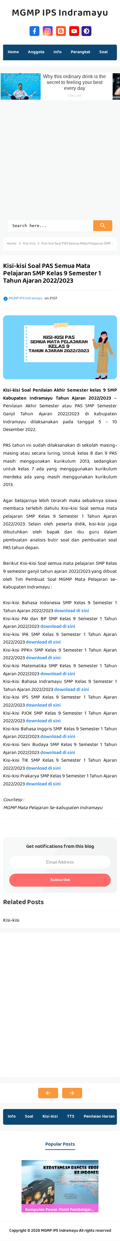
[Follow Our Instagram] (48, 30)
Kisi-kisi (50, 1116)
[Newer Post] (48, 1093)
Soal (29, 1116)
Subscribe (60, 880)
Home (13, 52)
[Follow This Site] (61, 30)
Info (12, 1116)
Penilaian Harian (99, 1116)
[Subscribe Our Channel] (74, 30)
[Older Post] (72, 1093)
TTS (70, 1116)
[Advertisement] (60, 160)
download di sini (71, 611)
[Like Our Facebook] (34, 30)
